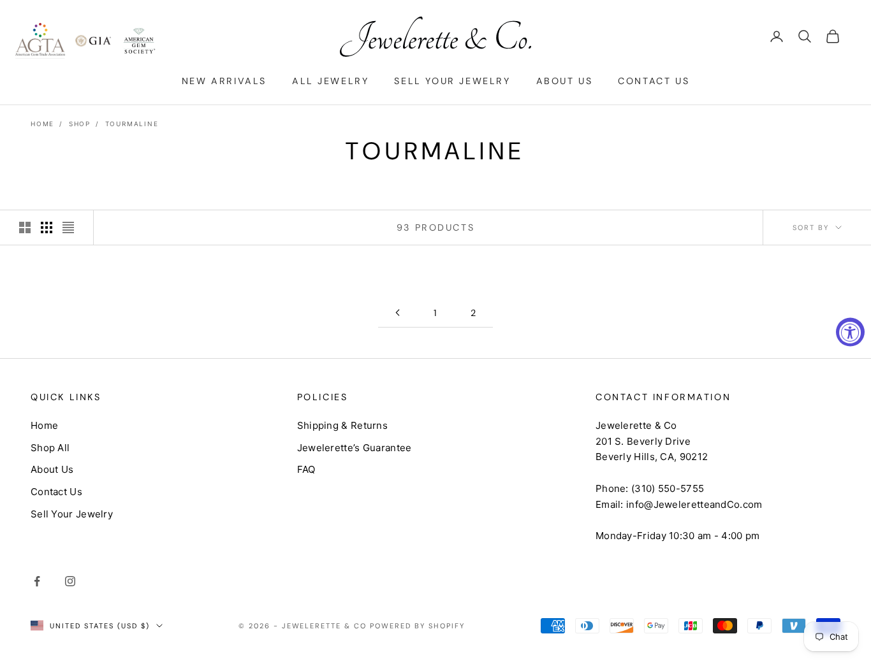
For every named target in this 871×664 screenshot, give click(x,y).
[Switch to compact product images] (68, 227)
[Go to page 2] (397, 312)
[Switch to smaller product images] (46, 227)
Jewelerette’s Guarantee (354, 448)
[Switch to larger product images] (25, 227)
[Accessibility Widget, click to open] (850, 332)
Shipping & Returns (342, 425)
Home (42, 123)
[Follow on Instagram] (70, 581)
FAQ (306, 469)
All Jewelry (330, 81)
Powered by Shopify (417, 625)
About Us (564, 81)
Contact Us (653, 81)
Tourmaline (132, 123)
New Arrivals (224, 81)
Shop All (50, 448)
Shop (80, 123)
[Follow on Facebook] (37, 581)
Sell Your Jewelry (452, 81)
